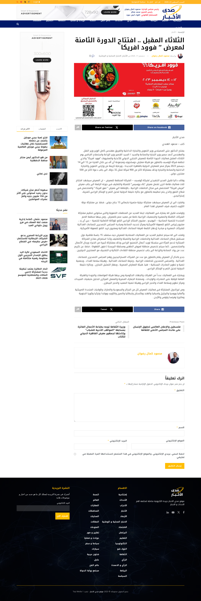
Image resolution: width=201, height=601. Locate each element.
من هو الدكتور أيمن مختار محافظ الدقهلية (34, 159)
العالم (96, 500)
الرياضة (154, 20)
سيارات (95, 549)
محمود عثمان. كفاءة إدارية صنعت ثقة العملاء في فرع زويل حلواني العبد (33, 222)
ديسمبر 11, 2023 (138, 56)
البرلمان (123, 533)
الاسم (180, 427)
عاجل (96, 560)
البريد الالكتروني (63, 503)
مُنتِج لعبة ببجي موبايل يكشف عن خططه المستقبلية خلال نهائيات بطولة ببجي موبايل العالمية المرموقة (33, 144)
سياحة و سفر (92, 543)
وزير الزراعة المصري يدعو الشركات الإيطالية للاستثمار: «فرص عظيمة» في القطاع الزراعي (32, 240)
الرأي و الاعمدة (119, 565)
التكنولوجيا (121, 543)
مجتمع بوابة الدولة (89, 571)
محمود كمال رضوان (161, 56)
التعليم (49, 20)
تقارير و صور (93, 533)
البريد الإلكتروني (117, 441)
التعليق (179, 390)
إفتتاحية (122, 495)
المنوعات (94, 527)
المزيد (179, 28)
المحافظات (93, 511)
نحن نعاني (42, 174)
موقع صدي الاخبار (96, 591)
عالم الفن (105, 20)
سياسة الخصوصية (138, 2)
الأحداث (119, 20)
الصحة (93, 20)
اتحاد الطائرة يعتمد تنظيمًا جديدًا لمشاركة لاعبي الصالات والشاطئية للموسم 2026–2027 (33, 273)
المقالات (95, 522)
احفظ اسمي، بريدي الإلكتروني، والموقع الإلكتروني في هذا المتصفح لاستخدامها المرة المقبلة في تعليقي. (133, 455)
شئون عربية (93, 554)
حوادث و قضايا (77, 20)
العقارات (141, 20)
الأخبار (165, 20)
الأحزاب (123, 505)
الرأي (130, 20)
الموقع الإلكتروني (175, 440)
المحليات (94, 516)
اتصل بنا (150, 2)
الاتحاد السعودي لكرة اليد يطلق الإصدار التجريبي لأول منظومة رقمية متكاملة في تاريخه (33, 256)
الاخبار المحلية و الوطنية (110, 56)
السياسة (122, 576)
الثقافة (62, 20)
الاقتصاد (37, 20)
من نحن (157, 2)
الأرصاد (123, 516)
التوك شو (122, 549)
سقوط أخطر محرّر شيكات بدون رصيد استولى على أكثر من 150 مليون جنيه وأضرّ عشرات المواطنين (32, 194)
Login (36, 2)
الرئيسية (177, 20)
